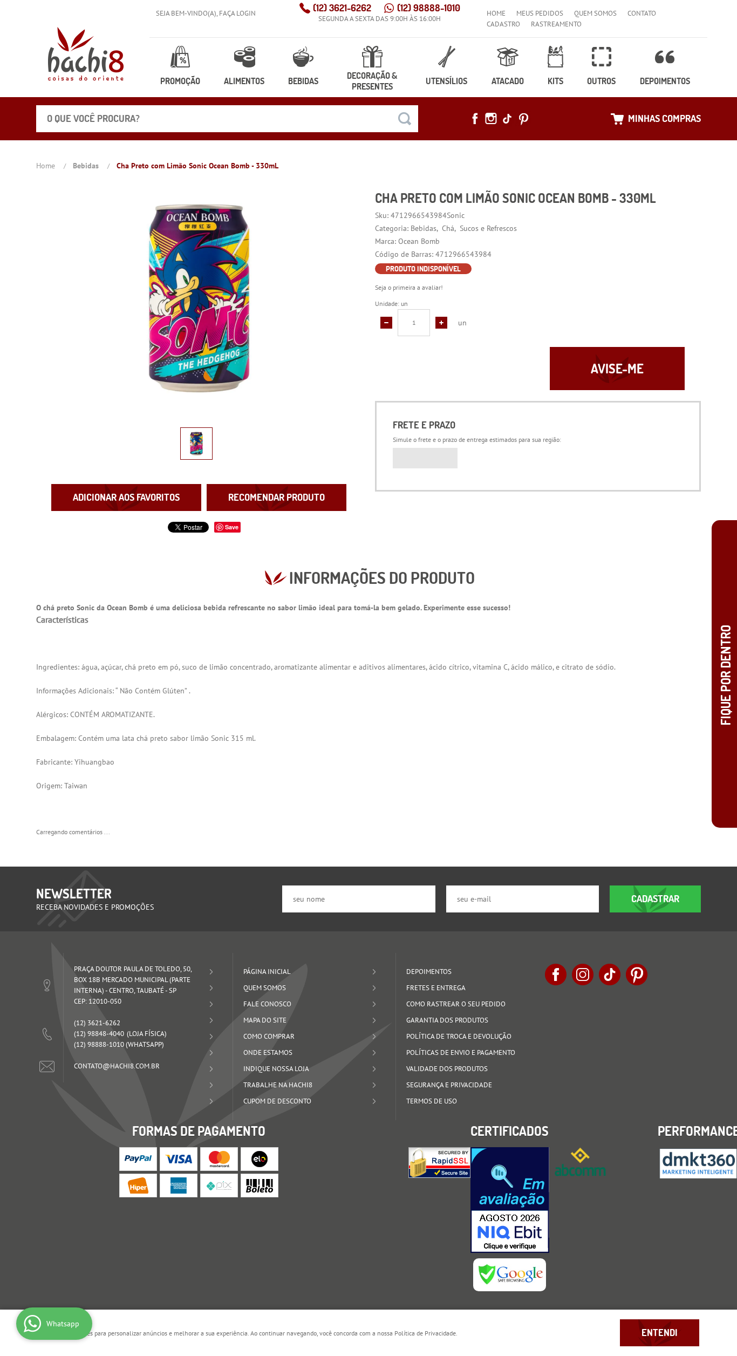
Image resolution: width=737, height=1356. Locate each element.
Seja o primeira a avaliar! (409, 287)
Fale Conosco (267, 1004)
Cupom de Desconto (277, 1101)
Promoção (180, 81)
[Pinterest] (523, 119)
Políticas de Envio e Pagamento (460, 1052)
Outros (601, 81)
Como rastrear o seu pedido (456, 1004)
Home (496, 13)
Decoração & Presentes (372, 81)
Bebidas (303, 81)
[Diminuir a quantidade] (386, 323)
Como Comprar (269, 1036)
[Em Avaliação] (509, 1200)
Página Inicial (267, 971)
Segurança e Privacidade (449, 1084)
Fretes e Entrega (436, 987)
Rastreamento (556, 24)
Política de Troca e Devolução (458, 1036)
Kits (555, 81)
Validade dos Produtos (447, 1068)
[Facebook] (475, 119)
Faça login (237, 13)
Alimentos (244, 81)
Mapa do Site (264, 1020)
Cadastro (503, 24)
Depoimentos (665, 81)
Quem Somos (595, 13)
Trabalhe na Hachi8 (277, 1084)
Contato (641, 13)
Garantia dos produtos (447, 1020)
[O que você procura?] (404, 118)
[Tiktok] (507, 119)
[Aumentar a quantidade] (441, 323)
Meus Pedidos (539, 13)
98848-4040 (99, 1033)
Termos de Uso (431, 1101)
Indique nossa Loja (276, 1068)
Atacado (508, 81)
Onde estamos (267, 1052)
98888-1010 (428, 8)
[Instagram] (491, 119)
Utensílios (446, 81)
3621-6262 (342, 8)
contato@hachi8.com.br (117, 1066)
